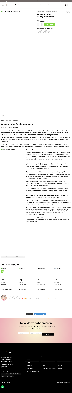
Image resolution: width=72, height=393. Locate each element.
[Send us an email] (5, 371)
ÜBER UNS (45, 360)
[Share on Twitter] (41, 31)
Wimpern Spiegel (41, 284)
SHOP (28, 363)
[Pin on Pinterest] (46, 31)
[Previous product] (70, 12)
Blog (24, 4)
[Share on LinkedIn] (48, 31)
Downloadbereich (33, 371)
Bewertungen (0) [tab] (13, 120)
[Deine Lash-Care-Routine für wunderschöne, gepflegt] (9, 307)
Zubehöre (54, 11)
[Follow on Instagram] (3, 371)
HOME (28, 360)
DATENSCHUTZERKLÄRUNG (49, 368)
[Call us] (7, 371)
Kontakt (55, 4)
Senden (47, 334)
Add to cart (49, 24)
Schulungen (47, 4)
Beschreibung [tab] (4, 120)
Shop (19, 4)
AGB (44, 365)
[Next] (71, 279)
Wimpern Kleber (50, 28)
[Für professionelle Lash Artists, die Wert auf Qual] (44, 307)
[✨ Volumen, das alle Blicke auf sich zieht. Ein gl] (62, 307)
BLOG (44, 363)
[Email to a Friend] (43, 31)
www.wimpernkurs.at (50, 192)
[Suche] (15, 5)
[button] (63, 1)
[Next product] (67, 12)
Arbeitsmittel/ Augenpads (44, 11)
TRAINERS (29, 365)
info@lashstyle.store (6, 361)
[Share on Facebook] (38, 31)
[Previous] (1, 279)
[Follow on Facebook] (1, 371)
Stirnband (3, 284)
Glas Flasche (57, 284)
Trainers (29, 4)
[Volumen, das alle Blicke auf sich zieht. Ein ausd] (27, 307)
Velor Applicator (23, 284)
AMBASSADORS (37, 4)
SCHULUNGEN (30, 368)
